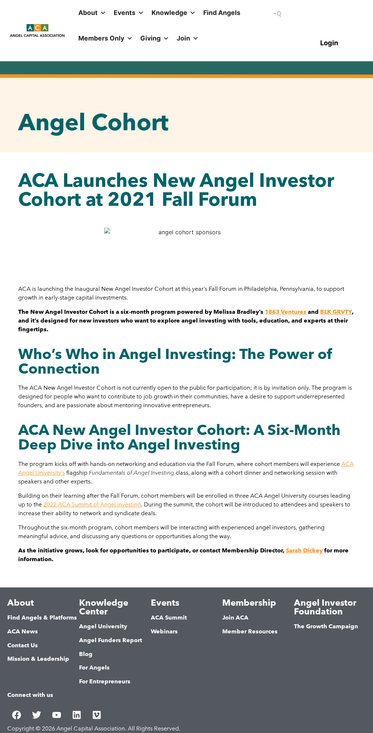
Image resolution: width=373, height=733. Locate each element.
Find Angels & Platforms (42, 617)
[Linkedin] (76, 715)
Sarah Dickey (304, 550)
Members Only (101, 38)
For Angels (94, 667)
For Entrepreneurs (104, 681)
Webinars (164, 631)
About (88, 12)
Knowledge (169, 12)
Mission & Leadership (38, 658)
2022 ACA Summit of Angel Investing (92, 504)
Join (183, 38)
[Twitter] (36, 715)
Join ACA (235, 617)
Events (125, 12)
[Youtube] (56, 715)
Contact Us (22, 645)
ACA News (22, 631)
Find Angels (221, 12)
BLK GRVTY (336, 311)
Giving (150, 38)
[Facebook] (16, 715)
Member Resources (250, 631)
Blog (86, 654)
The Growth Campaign (326, 626)
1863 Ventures (285, 311)
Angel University (103, 626)
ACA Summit (169, 617)
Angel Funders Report (110, 640)
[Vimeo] (96, 715)
